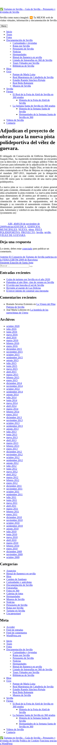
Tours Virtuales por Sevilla (26, 63)
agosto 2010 (12, 528)
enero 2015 (12, 380)
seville (47, 232)
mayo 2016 (12, 334)
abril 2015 (11, 371)
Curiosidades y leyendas (25, 43)
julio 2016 (11, 329)
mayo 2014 (12, 403)
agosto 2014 (12, 394)
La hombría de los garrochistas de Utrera (27, 311)
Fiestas (9, 91)
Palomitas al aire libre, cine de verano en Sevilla (30, 282)
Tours (9, 34)
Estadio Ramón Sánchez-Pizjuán (29, 80)
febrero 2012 (12, 480)
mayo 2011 (11, 503)
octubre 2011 (12, 491)
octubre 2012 (12, 457)
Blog (8, 68)
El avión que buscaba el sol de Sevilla (25, 285)
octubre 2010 (12, 523)
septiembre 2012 (14, 460)
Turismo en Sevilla (15, 610)
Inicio (9, 31)
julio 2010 (11, 531)
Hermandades (19, 54)
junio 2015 (11, 366)
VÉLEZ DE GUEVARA (12, 235)
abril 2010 (11, 540)
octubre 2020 (12, 326)
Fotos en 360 (12, 590)
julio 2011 (11, 497)
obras (31, 229)
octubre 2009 (12, 557)
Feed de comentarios (16, 632)
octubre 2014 (12, 389)
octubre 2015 (12, 354)
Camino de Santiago (16, 579)
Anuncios (11, 570)
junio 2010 (11, 534)
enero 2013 (12, 448)
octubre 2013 (12, 423)
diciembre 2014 (14, 383)
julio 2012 (11, 466)
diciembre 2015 (14, 349)
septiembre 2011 (14, 494)
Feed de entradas (14, 629)
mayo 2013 (12, 437)
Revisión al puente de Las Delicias (23, 288)
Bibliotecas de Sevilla (23, 66)
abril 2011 (11, 506)
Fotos (9, 37)
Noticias (17, 51)
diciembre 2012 (14, 451)
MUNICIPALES (8, 229)
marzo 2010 (12, 543)
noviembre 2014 (14, 386)
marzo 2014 (12, 409)
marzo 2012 (12, 477)
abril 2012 (11, 474)
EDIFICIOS (34, 226)
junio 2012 (11, 468)
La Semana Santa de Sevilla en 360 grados (34, 105)
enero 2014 (12, 414)
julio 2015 (11, 363)
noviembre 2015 (14, 351)
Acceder (10, 627)
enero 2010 (12, 548)
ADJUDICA (19, 226)
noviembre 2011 (14, 488)
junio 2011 (11, 500)
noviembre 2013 (14, 420)
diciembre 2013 (14, 417)
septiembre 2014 (14, 391)
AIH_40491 (14, 223)
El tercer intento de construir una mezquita (27, 290)
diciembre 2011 (14, 486)
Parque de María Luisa (24, 74)
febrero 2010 (12, 545)
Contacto (10, 123)
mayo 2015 (12, 369)
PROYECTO (28, 232)
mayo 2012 (12, 471)
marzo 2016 (12, 340)
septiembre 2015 (14, 357)
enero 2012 (12, 483)
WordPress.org (13, 635)
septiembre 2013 (14, 426)
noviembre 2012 (14, 454)
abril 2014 (11, 406)
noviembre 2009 (14, 554)
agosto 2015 (12, 360)
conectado (27, 248)
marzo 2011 (12, 508)
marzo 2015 (12, 374)
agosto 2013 (12, 429)
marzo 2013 (12, 443)
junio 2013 (11, 434)
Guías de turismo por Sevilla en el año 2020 (28, 279)
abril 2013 (11, 440)
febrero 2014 (12, 411)
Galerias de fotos (14, 593)
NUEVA (22, 229)
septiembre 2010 (14, 526)
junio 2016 (11, 331)
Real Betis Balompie (23, 83)
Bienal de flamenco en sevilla (27, 57)
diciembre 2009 (14, 551)
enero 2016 (12, 346)
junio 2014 (11, 400)
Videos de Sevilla (15, 120)
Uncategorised (13, 613)
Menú (3, 26)
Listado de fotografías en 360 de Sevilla (32, 60)
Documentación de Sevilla (19, 40)
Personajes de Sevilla (23, 48)
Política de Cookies (29, 740)
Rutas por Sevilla (21, 46)
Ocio (8, 71)
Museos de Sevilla (22, 85)
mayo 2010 (12, 537)
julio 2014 (11, 397)
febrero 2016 (12, 343)
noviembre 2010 (14, 520)
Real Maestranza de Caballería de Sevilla (33, 77)
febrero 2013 (12, 446)
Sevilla (9, 88)
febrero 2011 (12, 511)
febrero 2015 (12, 377)
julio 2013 (11, 431)
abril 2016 (11, 337)
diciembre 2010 (14, 517)
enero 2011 (11, 514)
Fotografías (12, 587)
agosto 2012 (12, 463)
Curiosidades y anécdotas (19, 582)
